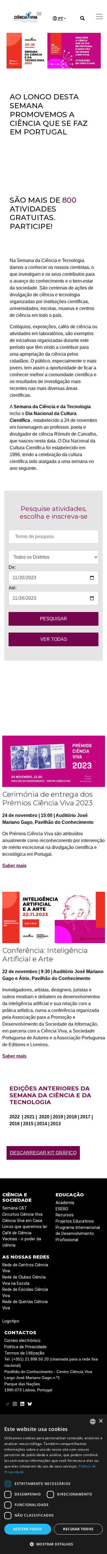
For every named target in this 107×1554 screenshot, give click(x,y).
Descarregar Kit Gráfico (43, 1152)
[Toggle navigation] (99, 16)
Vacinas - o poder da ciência (21, 1242)
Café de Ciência (16, 1233)
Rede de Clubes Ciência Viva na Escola (24, 1280)
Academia (65, 1202)
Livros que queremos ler (24, 1226)
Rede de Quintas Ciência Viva (25, 1305)
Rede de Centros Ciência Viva (25, 1268)
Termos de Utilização (24, 1353)
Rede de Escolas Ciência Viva (25, 1292)
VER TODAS (53, 639)
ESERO (62, 1209)
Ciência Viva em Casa (22, 1220)
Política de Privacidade (25, 1346)
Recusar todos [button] (78, 1529)
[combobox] (93, 1421)
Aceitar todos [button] (27, 1529)
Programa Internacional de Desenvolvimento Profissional (78, 1233)
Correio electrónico (22, 1340)
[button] (53, 1544)
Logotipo (10, 1321)
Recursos (65, 1215)
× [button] (100, 1421)
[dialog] (53, 1484)
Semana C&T (14, 1208)
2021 (30, 1116)
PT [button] (60, 19)
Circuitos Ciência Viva (22, 1214)
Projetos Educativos (75, 1221)
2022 (15, 1116)
